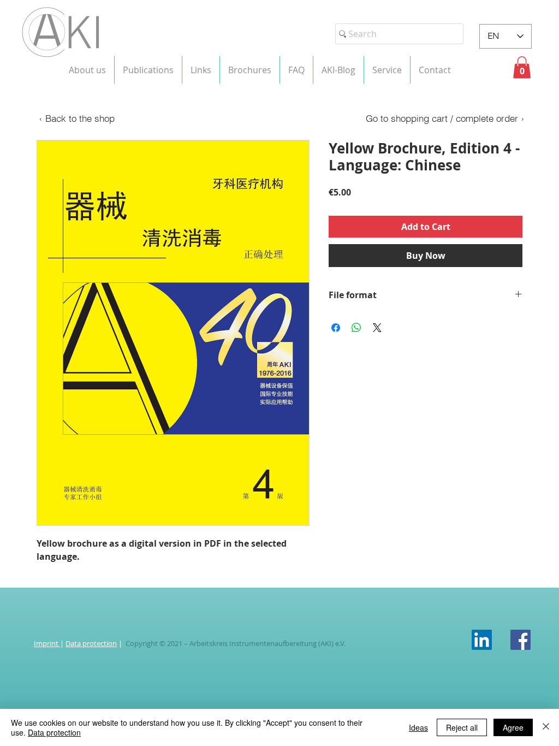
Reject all (462, 727)
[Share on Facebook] (335, 327)
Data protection (91, 643)
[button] (87, 70)
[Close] (545, 727)
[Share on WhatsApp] (356, 327)
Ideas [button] (418, 727)
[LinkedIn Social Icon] (482, 640)
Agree (513, 727)
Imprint (47, 643)
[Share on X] (377, 327)
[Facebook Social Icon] (520, 640)
